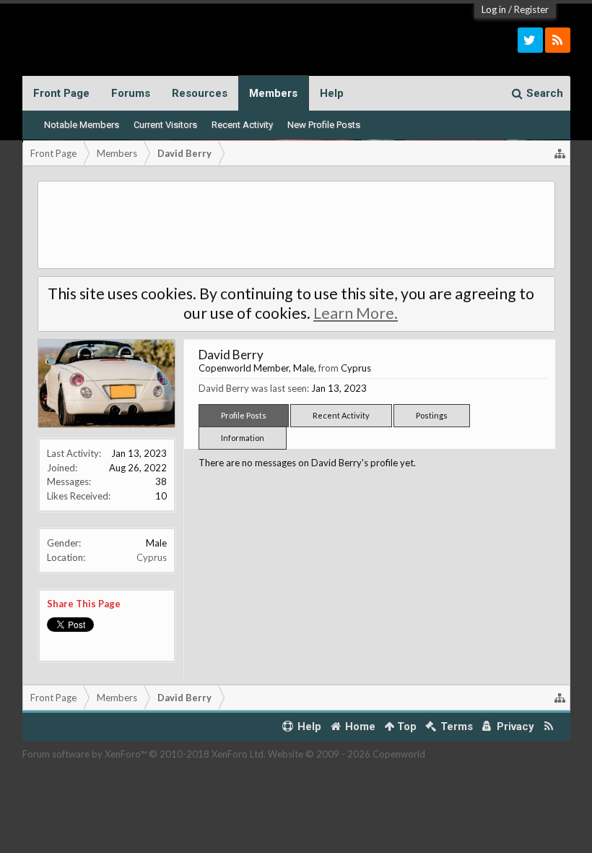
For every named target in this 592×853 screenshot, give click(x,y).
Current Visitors (165, 124)
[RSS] (557, 40)
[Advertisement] (296, 225)
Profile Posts (243, 415)
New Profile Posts (323, 124)
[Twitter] (530, 40)
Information (242, 437)
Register (531, 9)
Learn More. (355, 313)
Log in (494, 9)
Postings (432, 415)
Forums (130, 93)
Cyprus (151, 557)
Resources (199, 93)
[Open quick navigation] (560, 153)
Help (332, 93)
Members (273, 93)
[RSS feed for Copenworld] (548, 727)
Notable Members (81, 124)
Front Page (61, 93)
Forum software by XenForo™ (144, 754)
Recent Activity (242, 124)
